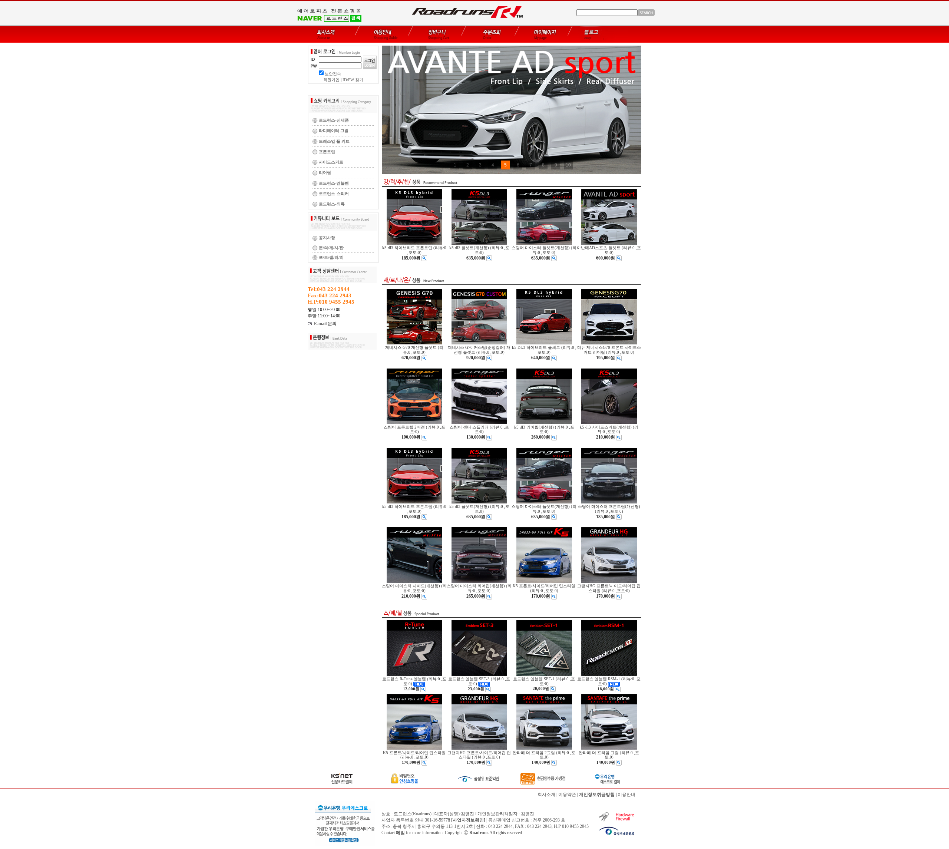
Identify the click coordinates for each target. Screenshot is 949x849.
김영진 (527, 813)
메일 (400, 832)
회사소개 (546, 794)
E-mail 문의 (324, 323)
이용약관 (567, 794)
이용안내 (626, 794)
